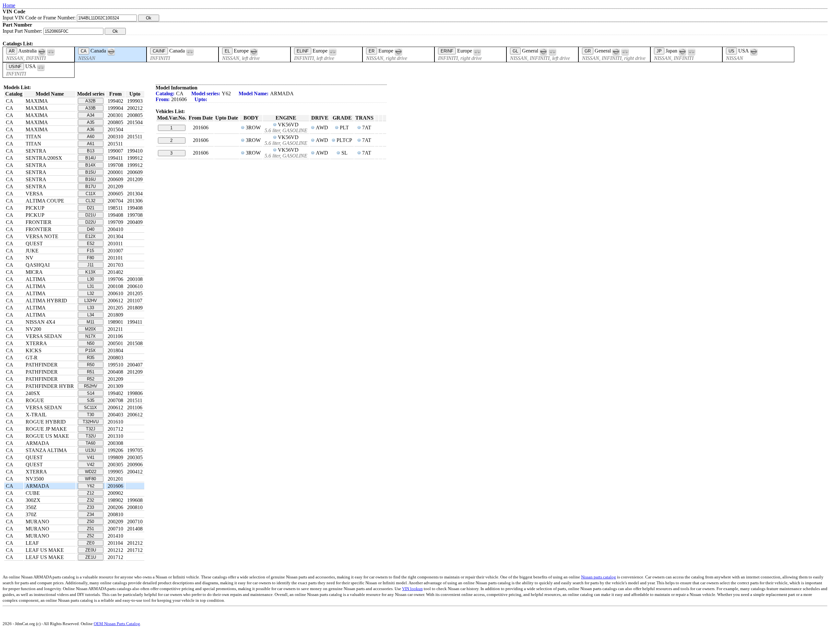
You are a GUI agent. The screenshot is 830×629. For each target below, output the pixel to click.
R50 (90, 364)
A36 (90, 129)
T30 (90, 414)
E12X (90, 236)
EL (227, 51)
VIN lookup (412, 588)
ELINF (303, 51)
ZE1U (90, 557)
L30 (90, 279)
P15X (90, 350)
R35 (90, 357)
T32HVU (91, 421)
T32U (91, 436)
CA (84, 51)
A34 (90, 115)
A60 (90, 136)
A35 (90, 122)
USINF (15, 66)
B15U (90, 172)
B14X (90, 165)
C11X (91, 193)
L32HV (90, 300)
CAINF (159, 51)
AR (12, 51)
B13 (90, 150)
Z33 (90, 507)
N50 (90, 343)
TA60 (90, 443)
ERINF (447, 51)
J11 (90, 264)
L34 (90, 314)
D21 (90, 207)
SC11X (90, 407)
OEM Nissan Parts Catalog (117, 623)
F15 (90, 250)
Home (9, 5)
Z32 (90, 500)
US (731, 51)
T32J (90, 428)
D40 (90, 229)
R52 (90, 379)
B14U (90, 158)
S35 (90, 400)
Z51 (90, 528)
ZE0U (90, 550)
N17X (90, 336)
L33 (90, 307)
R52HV (90, 386)
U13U (90, 450)
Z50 (90, 521)
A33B (90, 108)
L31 (90, 286)
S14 (90, 393)
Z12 (90, 493)
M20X (90, 329)
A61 (90, 143)
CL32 (90, 200)
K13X (90, 272)
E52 (90, 243)
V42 (90, 464)
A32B (90, 101)
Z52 (90, 535)
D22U (90, 222)
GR (588, 51)
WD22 (90, 471)
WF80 (90, 478)
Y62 (90, 485)
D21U (90, 215)
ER (371, 51)
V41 (90, 457)
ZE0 (90, 543)
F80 (90, 257)
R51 (90, 371)
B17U (90, 186)
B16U (90, 179)
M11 (90, 322)
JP (659, 51)
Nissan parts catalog (598, 577)
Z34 (90, 514)
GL (515, 51)
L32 (90, 293)
